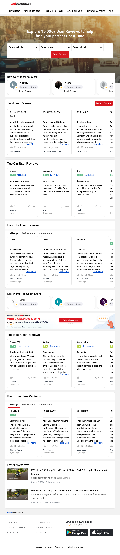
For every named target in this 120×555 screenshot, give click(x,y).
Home (9, 513)
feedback (41, 533)
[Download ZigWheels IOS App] (101, 532)
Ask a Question (75, 11)
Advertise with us (17, 528)
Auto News (14, 11)
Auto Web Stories (96, 11)
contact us (13, 533)
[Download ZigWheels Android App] (77, 532)
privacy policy (44, 528)
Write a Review (103, 103)
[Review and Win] (60, 321)
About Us (12, 523)
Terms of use (43, 523)
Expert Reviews (32, 11)
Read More (31, 144)
